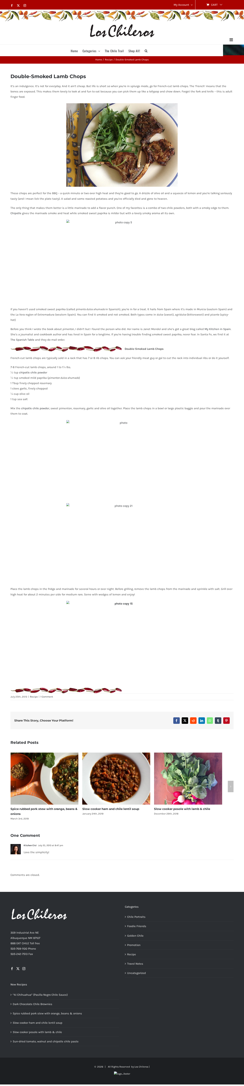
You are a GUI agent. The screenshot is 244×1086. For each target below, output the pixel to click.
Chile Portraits (136, 919)
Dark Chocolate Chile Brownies (32, 1007)
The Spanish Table (22, 339)
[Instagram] (23, 971)
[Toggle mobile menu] (232, 40)
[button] (146, 50)
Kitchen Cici (30, 848)
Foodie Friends (136, 929)
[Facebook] (12, 971)
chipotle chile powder (33, 372)
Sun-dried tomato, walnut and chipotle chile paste (46, 1044)
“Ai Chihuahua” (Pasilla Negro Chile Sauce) (40, 997)
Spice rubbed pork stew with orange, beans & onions (47, 1016)
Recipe (34, 696)
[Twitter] (17, 971)
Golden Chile (135, 938)
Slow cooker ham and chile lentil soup (114, 812)
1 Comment (46, 696)
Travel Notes (135, 966)
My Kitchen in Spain (218, 329)
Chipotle (15, 213)
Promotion (133, 948)
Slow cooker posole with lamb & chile (190, 812)
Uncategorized (136, 976)
